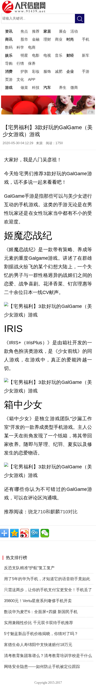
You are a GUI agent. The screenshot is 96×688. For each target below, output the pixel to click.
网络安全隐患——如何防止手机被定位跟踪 (42, 666)
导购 (9, 63)
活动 (74, 31)
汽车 (47, 87)
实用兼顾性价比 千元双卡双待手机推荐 (38, 622)
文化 (20, 79)
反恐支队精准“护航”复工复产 (29, 567)
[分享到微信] (45, 533)
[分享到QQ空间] (14, 533)
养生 (62, 87)
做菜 (24, 87)
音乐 (58, 55)
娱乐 (9, 55)
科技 (35, 87)
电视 (47, 55)
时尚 (70, 39)
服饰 (47, 71)
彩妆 (35, 71)
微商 (74, 87)
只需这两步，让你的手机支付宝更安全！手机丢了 (48, 589)
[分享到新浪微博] (24, 533)
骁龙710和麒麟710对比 (53, 511)
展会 (62, 31)
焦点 (24, 31)
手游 (85, 71)
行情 (20, 63)
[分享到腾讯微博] (34, 533)
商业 (58, 39)
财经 (70, 55)
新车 (85, 55)
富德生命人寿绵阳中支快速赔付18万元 (38, 644)
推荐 (35, 31)
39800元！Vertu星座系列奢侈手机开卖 (38, 600)
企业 (70, 71)
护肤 (24, 71)
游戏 (9, 87)
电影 (35, 55)
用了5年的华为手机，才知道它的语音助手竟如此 (47, 578)
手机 (85, 39)
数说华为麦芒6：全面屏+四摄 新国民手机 (41, 611)
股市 (24, 39)
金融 (35, 39)
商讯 (9, 39)
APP (31, 79)
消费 (9, 71)
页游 (9, 79)
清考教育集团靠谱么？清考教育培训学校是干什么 (48, 655)
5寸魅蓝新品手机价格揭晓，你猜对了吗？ (41, 633)
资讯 (9, 31)
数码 (9, 47)
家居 (47, 31)
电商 (31, 47)
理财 (47, 39)
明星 (24, 55)
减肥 (58, 71)
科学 (20, 47)
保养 (31, 63)
